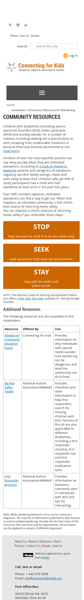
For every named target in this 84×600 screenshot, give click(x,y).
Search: (22, 47)
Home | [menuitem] (14, 36)
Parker (45, 559)
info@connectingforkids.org (43, 580)
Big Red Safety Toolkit (9, 388)
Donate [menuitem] (34, 36)
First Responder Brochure (12, 481)
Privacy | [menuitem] (62, 543)
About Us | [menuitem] (21, 543)
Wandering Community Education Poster (12, 342)
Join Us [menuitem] (44, 548)
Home (10, 105)
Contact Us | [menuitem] (21, 548)
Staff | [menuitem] (53, 543)
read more (11, 152)
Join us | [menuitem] (24, 36)
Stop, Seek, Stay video (31, 299)
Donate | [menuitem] (34, 548)
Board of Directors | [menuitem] (39, 543)
